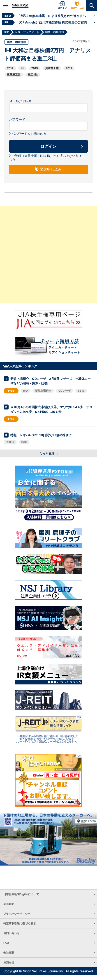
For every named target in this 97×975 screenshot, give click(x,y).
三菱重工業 (14, 74)
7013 (34, 68)
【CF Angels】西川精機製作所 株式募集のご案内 (52, 22)
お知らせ (8, 962)
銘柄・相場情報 (16, 42)
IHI (22, 68)
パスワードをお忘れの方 (29, 133)
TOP (6, 32)
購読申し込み (77, 7)
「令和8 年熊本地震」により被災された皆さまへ (51, 16)
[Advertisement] (48, 254)
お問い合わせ (11, 933)
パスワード (17, 119)
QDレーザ (64, 390)
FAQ (6, 942)
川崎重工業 (52, 68)
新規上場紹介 (43, 390)
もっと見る (47, 453)
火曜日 (10, 442)
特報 (24, 442)
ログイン (62, 7)
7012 (10, 68)
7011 (69, 68)
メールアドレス (20, 101)
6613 (81, 390)
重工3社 (33, 74)
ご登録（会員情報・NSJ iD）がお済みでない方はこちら (47, 157)
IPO (25, 390)
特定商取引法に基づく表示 (19, 923)
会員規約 (8, 904)
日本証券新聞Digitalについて (21, 894)
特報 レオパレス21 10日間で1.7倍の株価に (41, 435)
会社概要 (8, 952)
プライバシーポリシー (16, 913)
